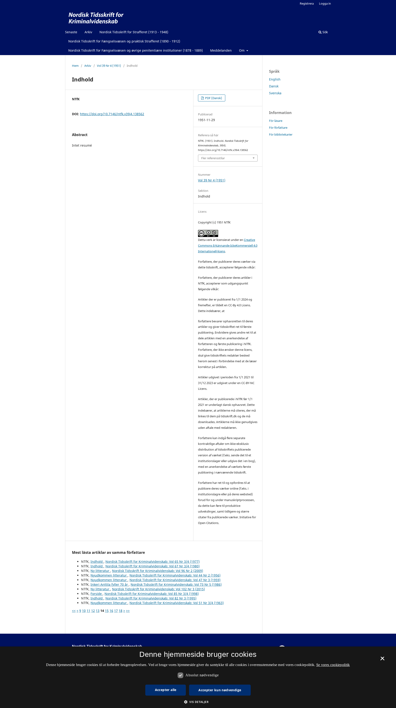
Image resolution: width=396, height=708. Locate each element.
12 (93, 610)
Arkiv (88, 32)
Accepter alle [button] (165, 690)
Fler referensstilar (213, 158)
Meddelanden (221, 50)
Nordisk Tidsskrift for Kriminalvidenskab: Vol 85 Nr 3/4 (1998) (151, 593)
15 (107, 610)
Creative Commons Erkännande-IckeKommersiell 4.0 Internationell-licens (227, 245)
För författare (278, 127)
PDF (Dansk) (213, 98)
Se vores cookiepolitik (333, 665)
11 (88, 610)
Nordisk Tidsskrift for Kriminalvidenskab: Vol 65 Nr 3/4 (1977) (152, 561)
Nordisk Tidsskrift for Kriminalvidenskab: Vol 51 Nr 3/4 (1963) (176, 603)
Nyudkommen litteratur (109, 575)
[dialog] (198, 677)
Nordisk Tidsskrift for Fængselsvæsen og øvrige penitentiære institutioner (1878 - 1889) (135, 50)
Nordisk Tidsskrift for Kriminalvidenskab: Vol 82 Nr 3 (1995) (150, 598)
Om (242, 50)
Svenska (275, 93)
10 (84, 610)
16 (111, 610)
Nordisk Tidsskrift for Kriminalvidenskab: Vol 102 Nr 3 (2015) (158, 589)
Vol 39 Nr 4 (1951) (109, 66)
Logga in (325, 3)
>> (128, 610)
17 (116, 610)
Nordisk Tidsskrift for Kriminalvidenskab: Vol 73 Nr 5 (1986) (176, 584)
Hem (75, 66)
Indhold (97, 561)
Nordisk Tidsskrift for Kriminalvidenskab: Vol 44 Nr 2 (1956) (174, 575)
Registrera (307, 3)
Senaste (71, 32)
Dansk (273, 86)
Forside (97, 593)
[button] (198, 702)
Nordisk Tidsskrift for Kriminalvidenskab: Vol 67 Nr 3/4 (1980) (152, 566)
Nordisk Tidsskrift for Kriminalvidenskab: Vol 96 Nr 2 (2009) (157, 571)
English (274, 79)
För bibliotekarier (280, 134)
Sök (325, 32)
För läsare (275, 121)
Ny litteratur (100, 571)
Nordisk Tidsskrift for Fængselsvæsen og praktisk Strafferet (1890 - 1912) (124, 41)
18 (120, 610)
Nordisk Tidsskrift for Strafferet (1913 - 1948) (133, 32)
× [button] (382, 660)
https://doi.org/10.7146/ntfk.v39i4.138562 (112, 114)
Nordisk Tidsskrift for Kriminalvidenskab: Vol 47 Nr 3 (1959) (174, 580)
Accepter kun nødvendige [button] (219, 690)
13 (97, 610)
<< (74, 610)
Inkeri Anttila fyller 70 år (110, 584)
